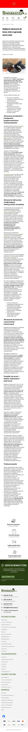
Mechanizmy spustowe (7, 646)
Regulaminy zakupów (7, 700)
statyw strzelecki (11, 257)
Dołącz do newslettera (8, 577)
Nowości (3, 651)
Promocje (4, 649)
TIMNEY (3, 666)
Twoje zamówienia (6, 680)
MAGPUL (4, 657)
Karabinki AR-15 (5, 636)
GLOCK (3, 669)
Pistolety (3, 641)
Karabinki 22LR (5, 639)
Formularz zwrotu (6, 687)
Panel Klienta (4, 677)
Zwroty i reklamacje (6, 705)
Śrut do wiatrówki (6, 634)
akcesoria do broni (18, 126)
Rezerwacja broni (6, 707)
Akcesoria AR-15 (5, 624)
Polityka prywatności (7, 702)
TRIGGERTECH (5, 671)
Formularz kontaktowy (7, 695)
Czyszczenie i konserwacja (8, 627)
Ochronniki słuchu (6, 644)
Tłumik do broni (8, 174)
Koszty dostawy (5, 682)
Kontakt (3, 693)
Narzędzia (4, 629)
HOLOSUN (4, 662)
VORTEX (3, 664)
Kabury (3, 632)
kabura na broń (8, 138)
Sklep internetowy (13, 729)
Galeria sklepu (5, 698)
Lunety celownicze (9, 212)
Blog (12, 24)
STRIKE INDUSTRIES (7, 659)
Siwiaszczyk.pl (6, 24)
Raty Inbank (4, 684)
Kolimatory (4, 620)
